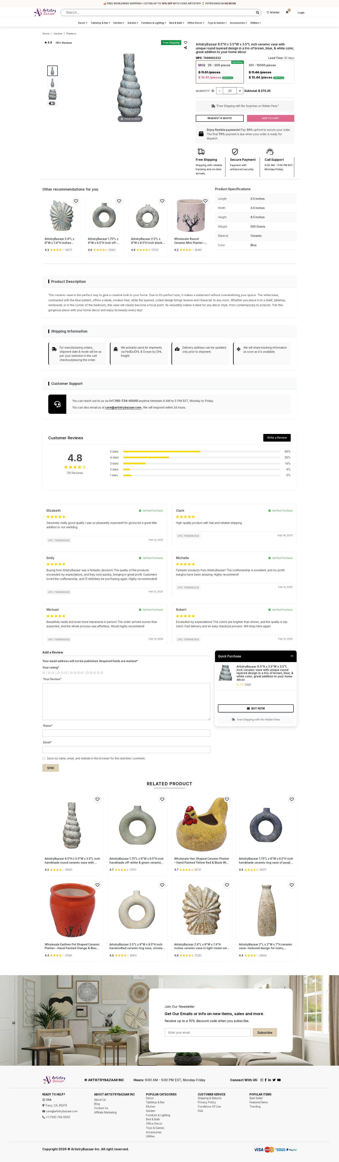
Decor (82, 22)
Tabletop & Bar (100, 22)
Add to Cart (270, 118)
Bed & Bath (176, 22)
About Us (100, 1099)
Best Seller (256, 1098)
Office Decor (195, 22)
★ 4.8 (48, 42)
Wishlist (274, 12)
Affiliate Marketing (105, 1112)
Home (45, 33)
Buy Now (258, 708)
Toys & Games (217, 22)
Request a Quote (220, 118)
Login (301, 12)
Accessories (238, 22)
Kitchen (118, 22)
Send (50, 768)
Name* (48, 725)
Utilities (255, 22)
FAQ (200, 1110)
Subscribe (264, 1033)
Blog (97, 1103)
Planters (71, 33)
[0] (287, 12)
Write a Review (277, 437)
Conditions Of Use (209, 1106)
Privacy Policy (207, 1102)
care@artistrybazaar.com (123, 407)
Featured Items (259, 1102)
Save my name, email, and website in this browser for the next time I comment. (96, 758)
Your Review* (52, 679)
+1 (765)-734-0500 (57, 1117)
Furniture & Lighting (153, 22)
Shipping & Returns (209, 1098)
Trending (255, 1106)
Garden (133, 22)
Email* (47, 742)
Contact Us (101, 1108)
